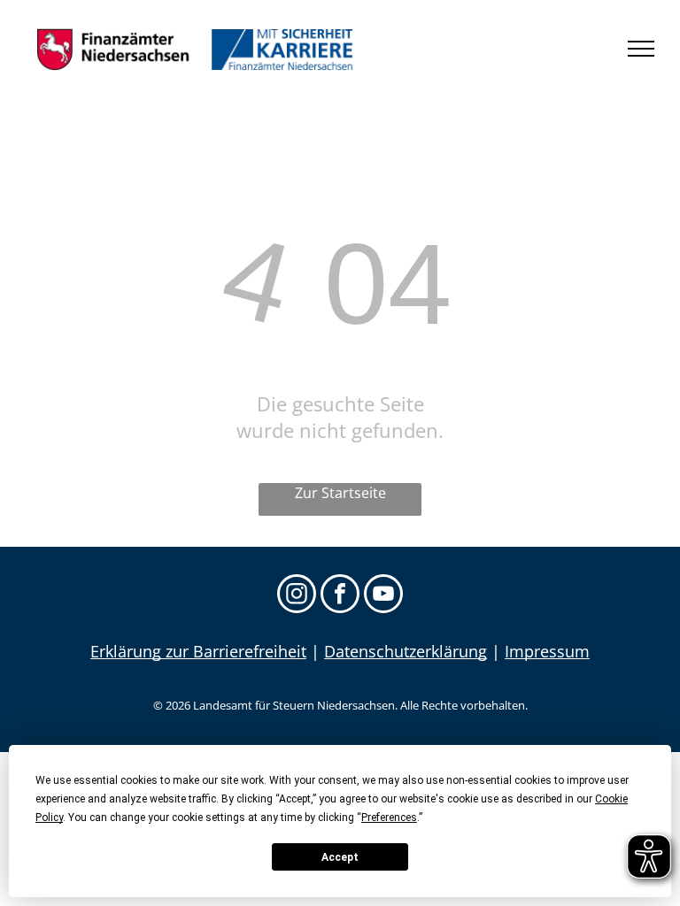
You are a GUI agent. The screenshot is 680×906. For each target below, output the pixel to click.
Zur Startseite (340, 493)
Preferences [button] (389, 817)
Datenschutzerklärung (405, 651)
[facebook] (340, 596)
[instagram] (296, 596)
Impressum (547, 651)
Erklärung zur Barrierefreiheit (198, 651)
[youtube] (383, 596)
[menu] (641, 49)
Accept (340, 857)
